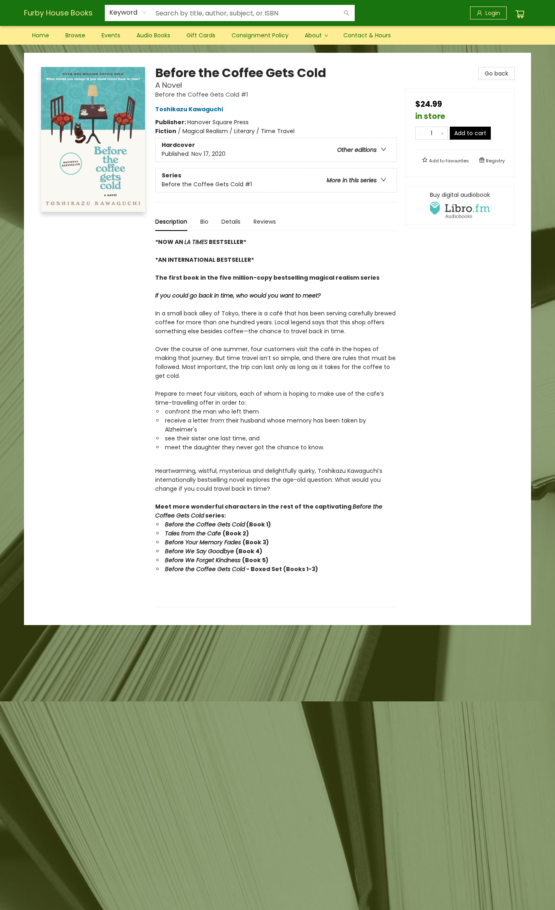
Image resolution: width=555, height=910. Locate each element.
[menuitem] (40, 35)
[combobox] (128, 12)
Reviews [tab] (265, 222)
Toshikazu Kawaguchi (189, 109)
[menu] (277, 35)
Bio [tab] (204, 222)
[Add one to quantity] (442, 133)
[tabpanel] (276, 422)
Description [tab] (171, 222)
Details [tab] (231, 222)
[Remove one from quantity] (421, 133)
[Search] (346, 13)
